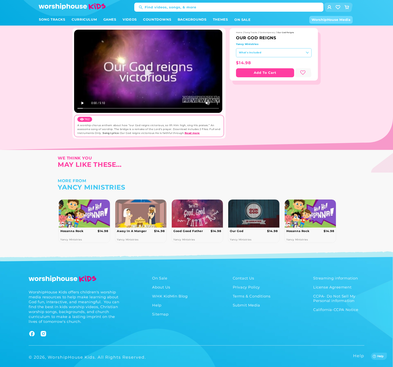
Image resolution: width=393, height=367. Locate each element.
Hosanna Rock (71, 231)
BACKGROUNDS (192, 19)
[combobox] (228, 7)
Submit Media (246, 305)
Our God (236, 231)
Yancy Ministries (247, 44)
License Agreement (332, 287)
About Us (161, 287)
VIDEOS (130, 19)
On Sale (159, 278)
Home (239, 32)
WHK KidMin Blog (169, 296)
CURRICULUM (84, 19)
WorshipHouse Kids (71, 357)
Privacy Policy (246, 287)
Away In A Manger (132, 231)
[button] (52, 20)
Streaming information (335, 278)
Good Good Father (188, 231)
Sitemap (160, 314)
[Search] (138, 7)
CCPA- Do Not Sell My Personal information (334, 298)
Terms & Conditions (252, 296)
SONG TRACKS (52, 19)
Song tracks (251, 32)
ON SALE (242, 20)
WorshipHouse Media (331, 20)
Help (156, 305)
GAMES (109, 19)
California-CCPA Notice (335, 310)
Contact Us (243, 278)
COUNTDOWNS (157, 19)
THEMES (220, 19)
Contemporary (267, 32)
